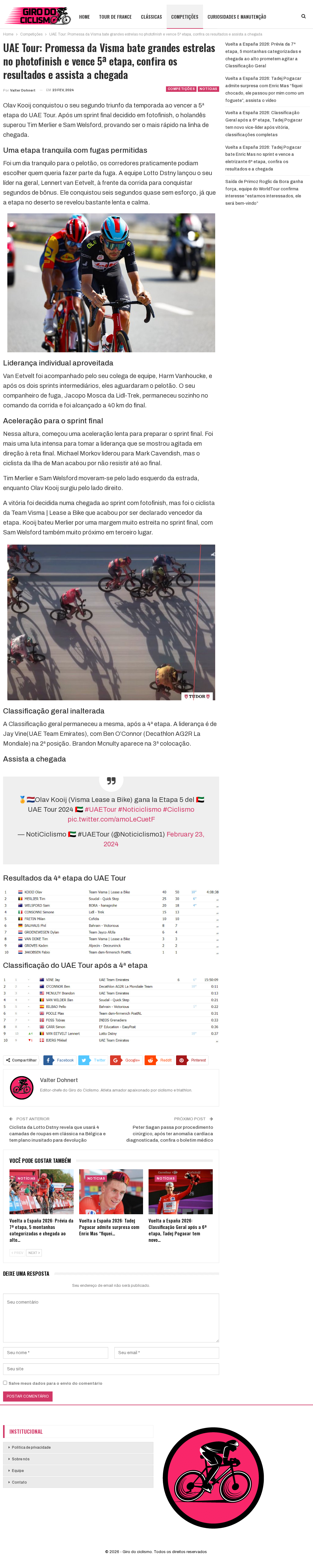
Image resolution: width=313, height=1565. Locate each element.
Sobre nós (21, 1459)
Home (84, 16)
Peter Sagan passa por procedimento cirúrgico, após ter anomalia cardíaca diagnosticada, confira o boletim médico (169, 1134)
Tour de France (115, 16)
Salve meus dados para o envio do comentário (55, 1383)
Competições (184, 16)
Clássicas (151, 16)
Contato (19, 1482)
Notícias (208, 89)
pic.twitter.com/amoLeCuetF (111, 819)
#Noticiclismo (139, 809)
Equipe (18, 1471)
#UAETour (100, 809)
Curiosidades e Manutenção (237, 16)
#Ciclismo (178, 809)
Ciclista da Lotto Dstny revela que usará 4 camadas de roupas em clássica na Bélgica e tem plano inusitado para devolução (57, 1134)
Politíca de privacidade (31, 1447)
